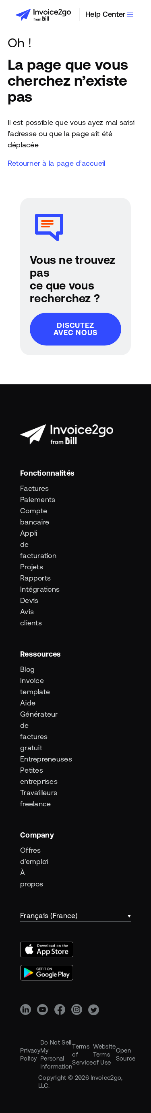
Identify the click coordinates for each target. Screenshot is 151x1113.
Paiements (34, 499)
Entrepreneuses (34, 759)
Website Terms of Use (104, 1054)
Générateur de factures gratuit (34, 731)
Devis (29, 600)
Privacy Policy (30, 1054)
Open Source (126, 1054)
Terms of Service (82, 1054)
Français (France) (49, 915)
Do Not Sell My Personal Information (56, 1054)
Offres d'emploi (34, 856)
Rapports (34, 578)
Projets (31, 567)
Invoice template (34, 686)
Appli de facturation (34, 544)
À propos (31, 878)
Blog (27, 669)
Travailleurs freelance (34, 798)
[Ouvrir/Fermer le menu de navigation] (130, 14)
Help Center (105, 14)
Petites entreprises (34, 776)
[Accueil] (43, 15)
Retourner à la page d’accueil (56, 163)
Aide (27, 703)
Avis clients (31, 617)
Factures (34, 488)
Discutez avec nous (75, 329)
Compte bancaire (34, 516)
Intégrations (34, 589)
